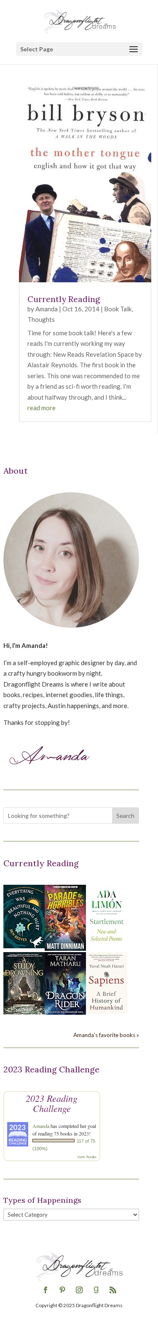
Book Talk (117, 309)
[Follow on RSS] (113, 1290)
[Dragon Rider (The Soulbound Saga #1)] (65, 1012)
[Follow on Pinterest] (62, 1290)
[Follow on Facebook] (45, 1290)
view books (86, 1156)
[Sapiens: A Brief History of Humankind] (106, 1011)
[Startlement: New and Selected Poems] (106, 946)
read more (41, 407)
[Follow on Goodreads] (96, 1290)
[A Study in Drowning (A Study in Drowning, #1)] (24, 1012)
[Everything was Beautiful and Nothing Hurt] (24, 946)
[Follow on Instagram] (79, 1290)
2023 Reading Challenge (52, 1103)
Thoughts (41, 319)
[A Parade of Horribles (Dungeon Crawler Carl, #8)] (65, 948)
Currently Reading (63, 299)
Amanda (46, 309)
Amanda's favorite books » (106, 1035)
